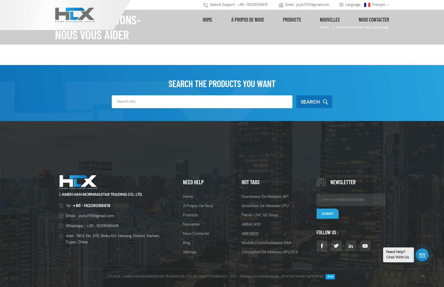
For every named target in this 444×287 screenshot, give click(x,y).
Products (292, 19)
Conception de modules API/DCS (270, 252)
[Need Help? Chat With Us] (422, 254)
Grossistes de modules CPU (265, 206)
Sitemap (190, 252)
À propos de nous (247, 19)
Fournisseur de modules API (265, 197)
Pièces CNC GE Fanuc (260, 215)
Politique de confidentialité (259, 277)
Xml (233, 277)
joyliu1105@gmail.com (312, 5)
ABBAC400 (251, 224)
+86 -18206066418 (252, 5)
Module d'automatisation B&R (266, 243)
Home (207, 19)
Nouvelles (330, 19)
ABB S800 (250, 234)
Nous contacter (374, 19)
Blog (186, 243)
